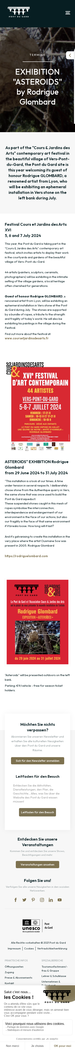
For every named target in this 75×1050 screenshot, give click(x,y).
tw (24, 899)
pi (33, 899)
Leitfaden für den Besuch (37, 812)
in (42, 899)
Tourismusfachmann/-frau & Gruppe (55, 968)
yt (59, 899)
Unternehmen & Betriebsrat (51, 983)
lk (50, 899)
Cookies (29, 948)
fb (15, 899)
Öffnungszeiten (14, 966)
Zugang (9, 972)
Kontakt (9, 983)
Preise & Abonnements (18, 977)
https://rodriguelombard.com (26, 556)
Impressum (14, 948)
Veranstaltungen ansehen (37, 864)
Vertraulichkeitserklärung (52, 948)
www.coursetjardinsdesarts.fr (27, 338)
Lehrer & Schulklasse (54, 976)
